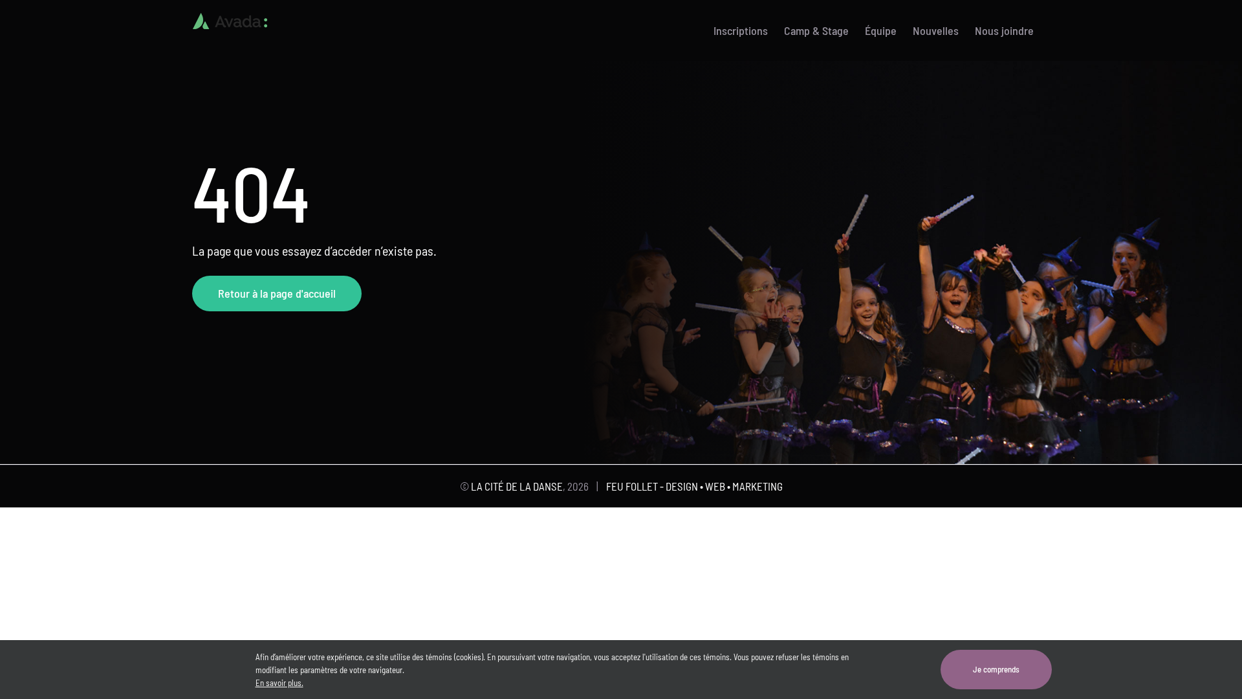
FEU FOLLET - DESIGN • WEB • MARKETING (694, 486)
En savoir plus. (279, 683)
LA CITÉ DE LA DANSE (517, 486)
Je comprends (996, 669)
